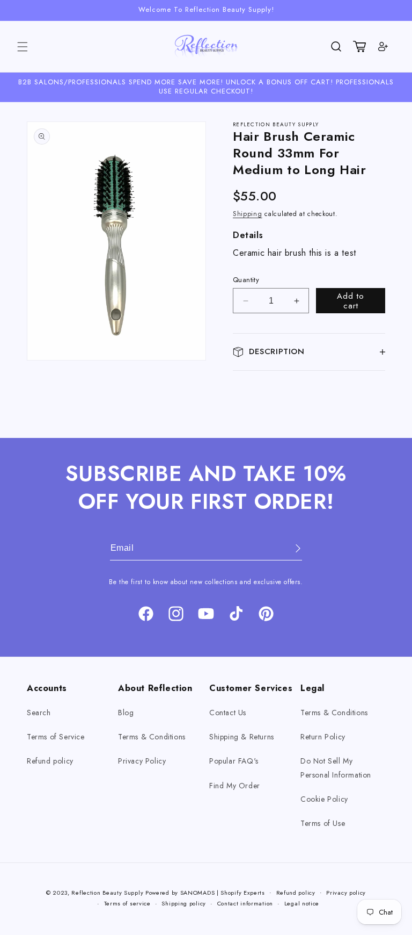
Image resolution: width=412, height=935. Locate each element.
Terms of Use (322, 823)
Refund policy (50, 761)
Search (39, 712)
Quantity (246, 280)
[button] (22, 47)
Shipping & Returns (241, 736)
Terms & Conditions (152, 736)
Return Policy (322, 736)
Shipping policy (183, 903)
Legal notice (301, 903)
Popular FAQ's (234, 761)
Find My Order (234, 785)
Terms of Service (56, 736)
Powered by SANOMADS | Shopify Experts (205, 892)
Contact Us (227, 712)
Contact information (245, 903)
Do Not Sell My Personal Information (335, 768)
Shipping (247, 214)
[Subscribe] (290, 548)
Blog (126, 712)
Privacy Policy (142, 761)
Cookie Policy (324, 799)
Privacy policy (346, 892)
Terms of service (127, 903)
